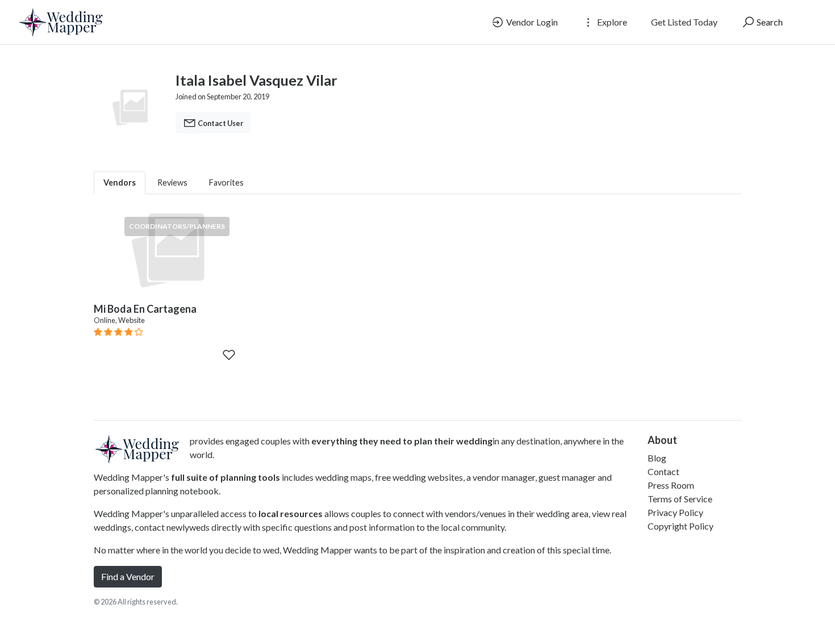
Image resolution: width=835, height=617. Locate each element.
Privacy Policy (675, 512)
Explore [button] (611, 21)
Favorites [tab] (226, 182)
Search (769, 21)
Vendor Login (531, 21)
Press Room (671, 485)
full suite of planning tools (225, 477)
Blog (657, 457)
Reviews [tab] (172, 182)
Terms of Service (680, 498)
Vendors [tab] (119, 182)
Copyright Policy (680, 526)
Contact (663, 471)
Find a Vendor (128, 576)
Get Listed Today (684, 21)
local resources (290, 513)
